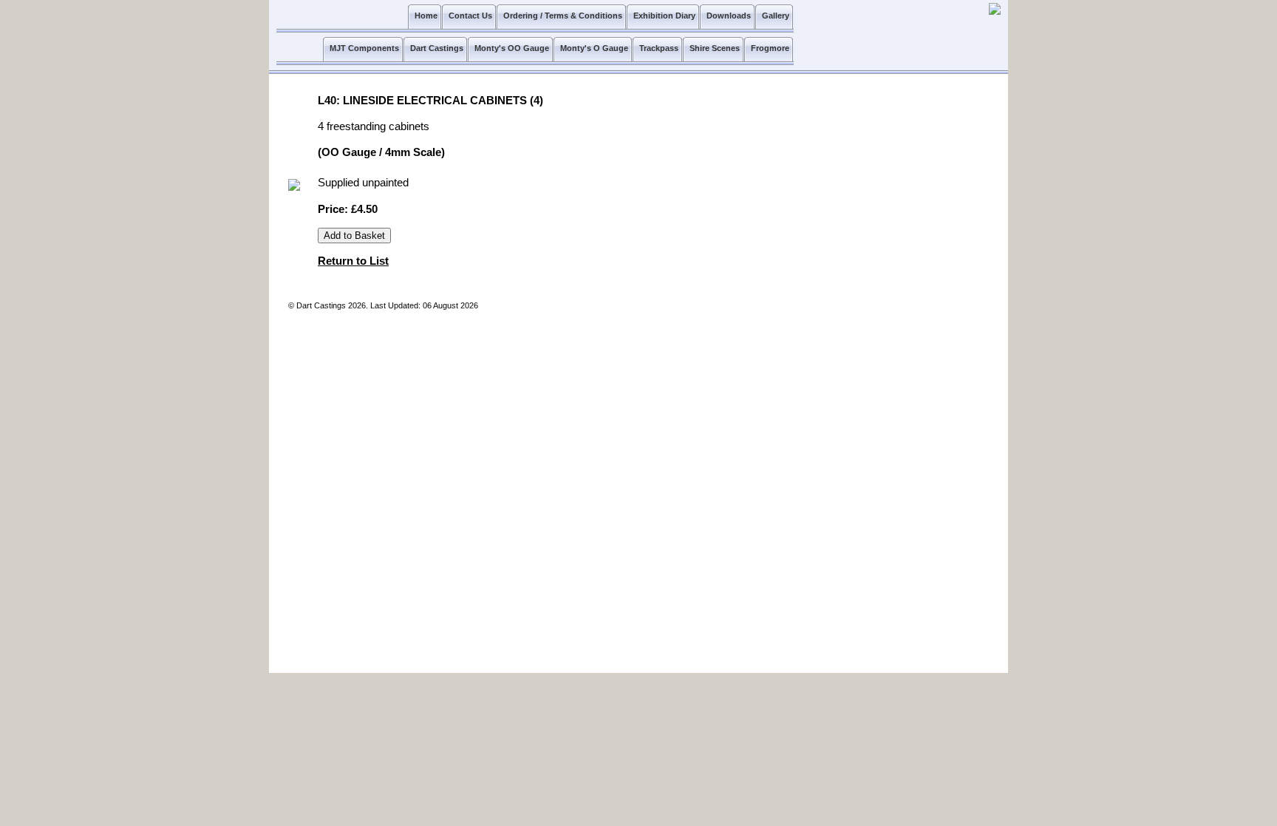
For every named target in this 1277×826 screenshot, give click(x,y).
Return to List (353, 261)
